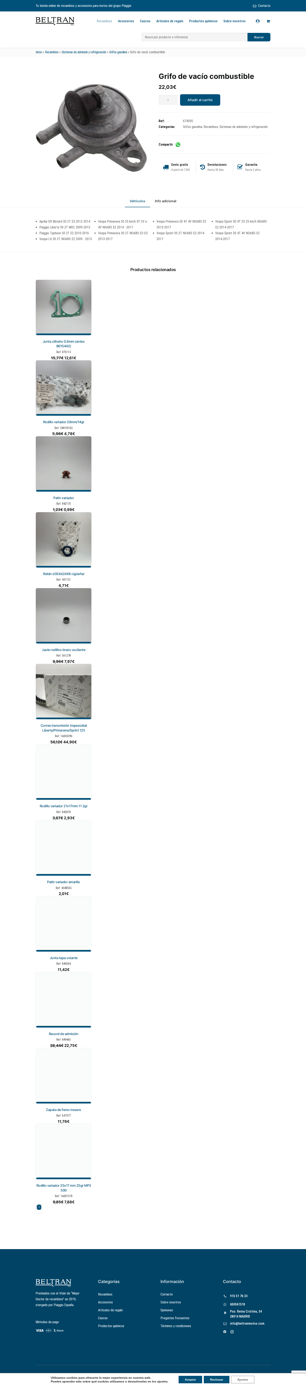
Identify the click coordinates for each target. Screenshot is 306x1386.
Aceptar (187, 1379)
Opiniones (166, 1310)
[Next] (39, 1207)
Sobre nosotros (234, 21)
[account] (260, 21)
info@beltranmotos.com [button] (247, 1323)
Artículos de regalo (169, 21)
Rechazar (212, 1379)
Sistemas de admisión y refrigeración (84, 52)
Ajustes (238, 1379)
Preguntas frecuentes (174, 1318)
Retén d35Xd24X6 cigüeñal (63, 574)
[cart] (267, 21)
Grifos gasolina (118, 52)
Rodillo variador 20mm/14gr (63, 422)
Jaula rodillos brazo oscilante (63, 650)
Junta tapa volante (64, 958)
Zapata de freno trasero (63, 1110)
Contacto (264, 6)
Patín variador (63, 498)
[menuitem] (261, 5)
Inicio (39, 52)
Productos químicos (203, 21)
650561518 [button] (237, 1304)
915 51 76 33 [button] (239, 1296)
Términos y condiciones (175, 1326)
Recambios (104, 21)
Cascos (145, 21)
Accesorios (126, 21)
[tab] (165, 203)
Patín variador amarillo (63, 882)
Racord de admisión (63, 1034)
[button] (91, 127)
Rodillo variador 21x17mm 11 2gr (64, 806)
